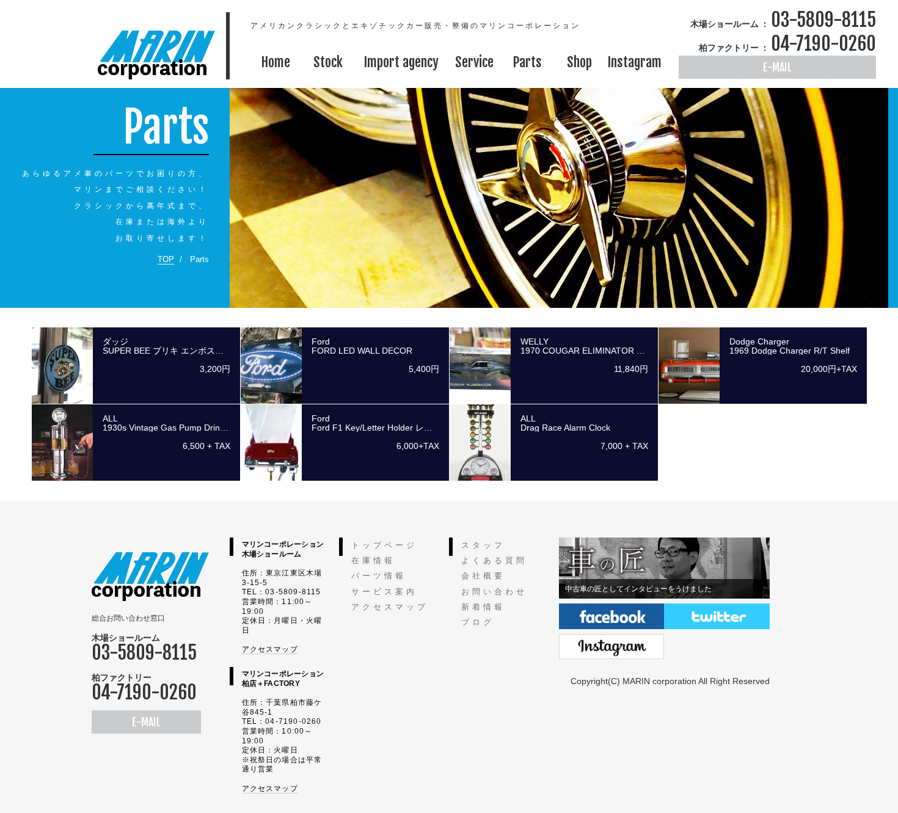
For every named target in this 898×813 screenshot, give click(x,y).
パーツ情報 (378, 575)
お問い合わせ (494, 591)
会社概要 (483, 575)
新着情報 (483, 606)
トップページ (384, 545)
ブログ (477, 622)
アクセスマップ (270, 649)
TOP (166, 259)
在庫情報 (373, 560)
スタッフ (483, 545)
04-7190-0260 (823, 43)
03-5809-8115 (823, 20)
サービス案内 (384, 591)
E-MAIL (777, 67)
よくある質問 (494, 560)
